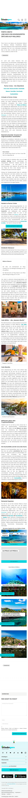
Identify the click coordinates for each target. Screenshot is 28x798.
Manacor (8, 91)
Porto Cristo (6, 88)
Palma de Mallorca (22, 104)
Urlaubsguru (4, 756)
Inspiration (4, 762)
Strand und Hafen (14, 88)
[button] (14, 769)
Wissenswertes (5, 759)
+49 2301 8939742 (11, 784)
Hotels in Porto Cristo (13, 226)
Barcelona (11, 515)
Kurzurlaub (3, 512)
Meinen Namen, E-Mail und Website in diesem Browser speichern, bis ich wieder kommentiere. (14, 729)
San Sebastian (19, 515)
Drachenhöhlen (18, 477)
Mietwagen (3, 114)
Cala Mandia (19, 91)
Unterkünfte (21, 88)
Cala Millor (13, 91)
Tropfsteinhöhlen (14, 94)
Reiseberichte (5, 55)
